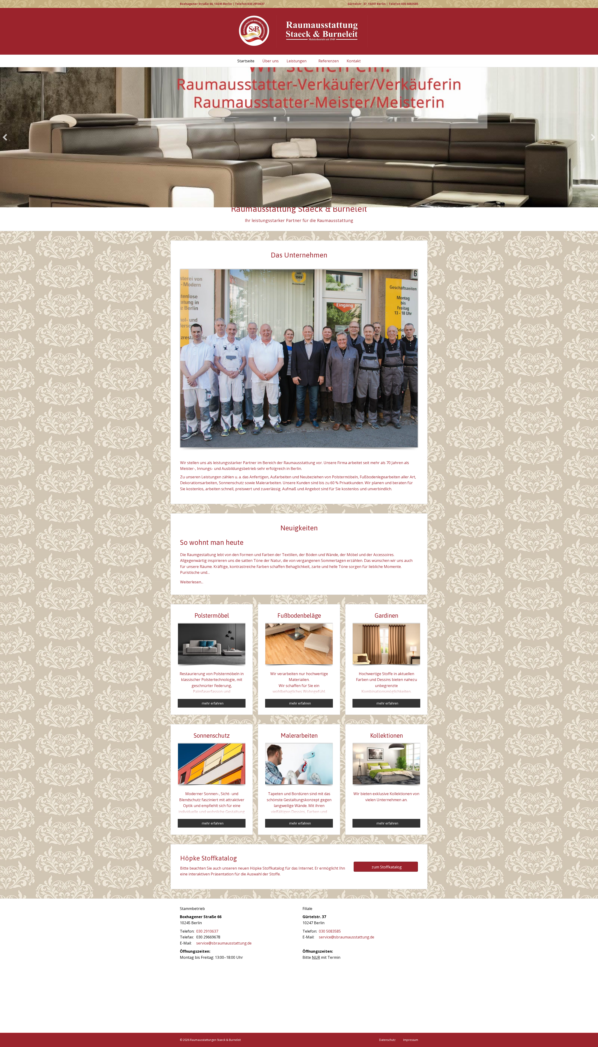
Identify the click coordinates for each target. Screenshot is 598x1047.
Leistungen (296, 60)
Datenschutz (387, 1040)
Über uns (270, 60)
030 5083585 (330, 931)
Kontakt (354, 60)
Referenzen (328, 60)
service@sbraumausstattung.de (224, 943)
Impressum (410, 1040)
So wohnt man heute (211, 542)
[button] (5, 137)
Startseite (245, 60)
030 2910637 (207, 931)
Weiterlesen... (191, 582)
